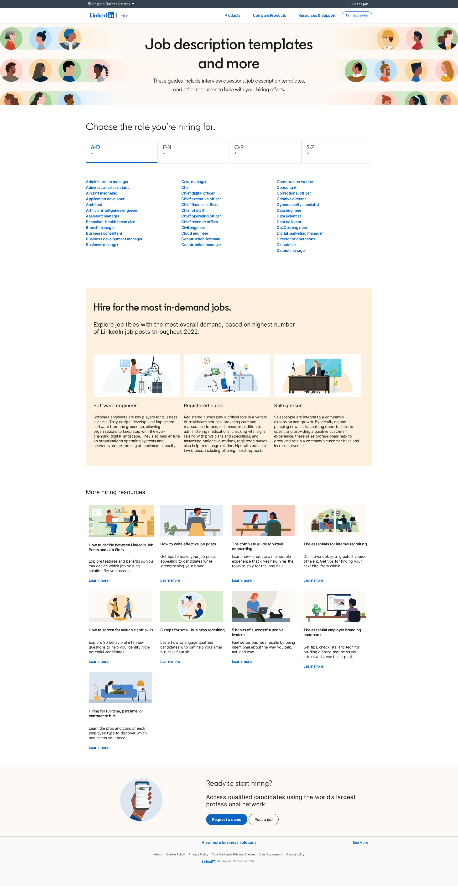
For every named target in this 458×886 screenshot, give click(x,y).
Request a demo (226, 819)
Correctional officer (294, 193)
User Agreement (270, 854)
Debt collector (289, 221)
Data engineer (289, 210)
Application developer (105, 198)
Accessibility (295, 854)
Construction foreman (200, 239)
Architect (94, 204)
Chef (185, 187)
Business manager (102, 244)
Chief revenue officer (199, 221)
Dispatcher (286, 244)
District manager (291, 250)
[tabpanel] (229, 216)
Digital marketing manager (300, 233)
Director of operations (296, 239)
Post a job (360, 4)
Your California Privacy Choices (233, 854)
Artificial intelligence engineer (112, 210)
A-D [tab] (95, 147)
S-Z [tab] (310, 147)
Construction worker (295, 181)
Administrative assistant (107, 187)
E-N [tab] (167, 147)
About (158, 854)
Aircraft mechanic (101, 193)
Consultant (287, 187)
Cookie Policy (175, 854)
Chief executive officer (201, 198)
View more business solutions (229, 842)
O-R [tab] (239, 147)
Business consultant (104, 233)
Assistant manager (102, 216)
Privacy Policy (198, 854)
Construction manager (201, 244)
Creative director (291, 198)
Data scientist (289, 216)
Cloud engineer (194, 233)
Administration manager (107, 181)
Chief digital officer (197, 193)
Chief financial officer (200, 204)
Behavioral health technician (110, 221)
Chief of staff (192, 210)
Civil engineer (193, 227)
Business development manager (114, 239)
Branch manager (100, 227)
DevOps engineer (292, 227)
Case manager (194, 181)
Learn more (99, 580)
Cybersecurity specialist (298, 204)
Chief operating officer (201, 216)
